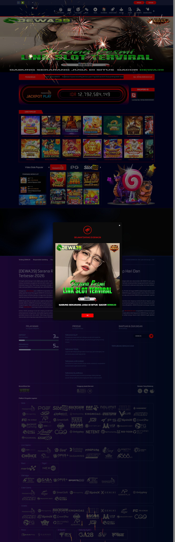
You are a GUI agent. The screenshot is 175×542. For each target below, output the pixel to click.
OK (87, 315)
